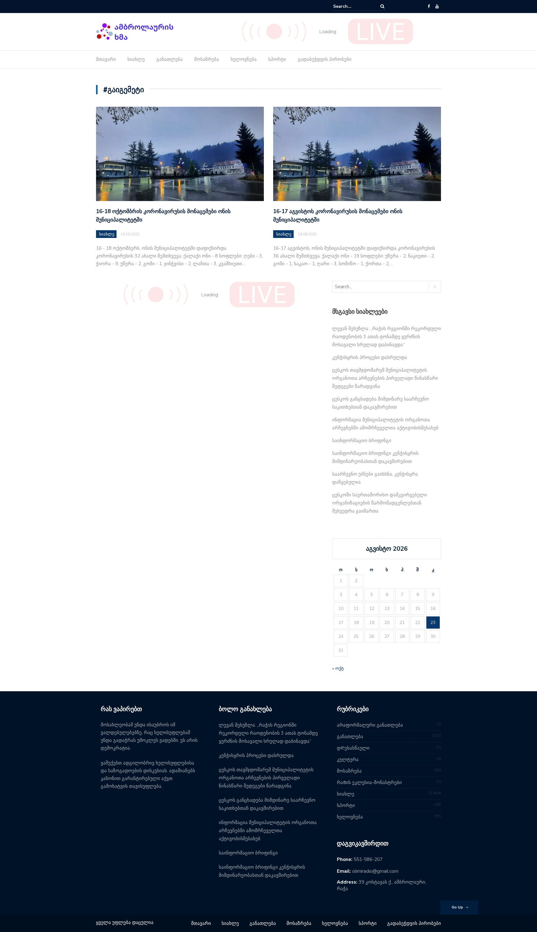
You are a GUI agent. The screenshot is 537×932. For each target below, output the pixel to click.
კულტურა (348, 759)
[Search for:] (352, 6)
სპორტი (277, 59)
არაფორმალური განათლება (370, 725)
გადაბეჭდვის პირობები (324, 59)
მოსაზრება (206, 59)
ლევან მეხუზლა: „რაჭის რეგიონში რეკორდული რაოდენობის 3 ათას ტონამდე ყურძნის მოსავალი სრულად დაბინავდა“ (386, 336)
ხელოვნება (244, 59)
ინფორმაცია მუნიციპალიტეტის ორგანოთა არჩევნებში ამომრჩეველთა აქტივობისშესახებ (268, 830)
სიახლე (136, 59)
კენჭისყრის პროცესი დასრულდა (369, 357)
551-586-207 (368, 859)
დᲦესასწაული (353, 748)
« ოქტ (338, 668)
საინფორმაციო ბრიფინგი (361, 440)
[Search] (382, 6)
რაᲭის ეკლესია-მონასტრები (369, 782)
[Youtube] (437, 6)
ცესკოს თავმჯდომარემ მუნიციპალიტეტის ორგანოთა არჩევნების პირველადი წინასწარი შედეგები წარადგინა (385, 378)
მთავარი (106, 59)
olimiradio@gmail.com (375, 871)
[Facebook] (428, 6)
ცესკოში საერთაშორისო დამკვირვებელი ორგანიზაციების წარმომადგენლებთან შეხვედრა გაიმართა (379, 503)
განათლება (169, 59)
